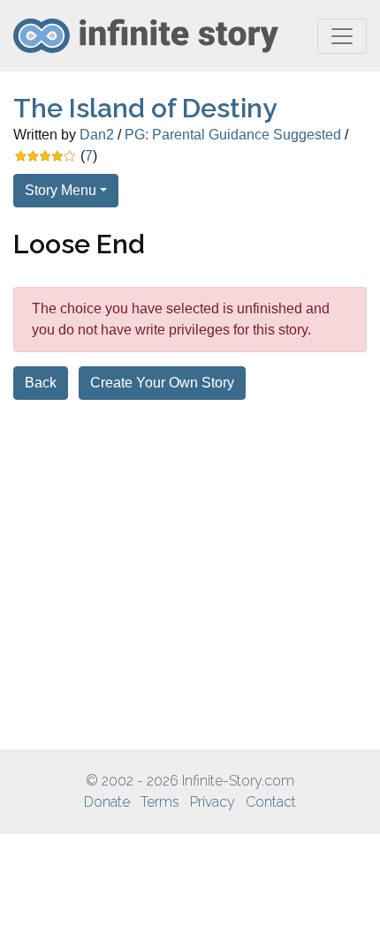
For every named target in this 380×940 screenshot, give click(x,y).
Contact (271, 801)
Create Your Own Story (162, 382)
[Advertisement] (190, 574)
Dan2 (97, 134)
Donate (107, 801)
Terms (160, 801)
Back (41, 382)
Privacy (212, 801)
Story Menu (60, 190)
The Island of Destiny (145, 108)
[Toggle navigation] (342, 36)
